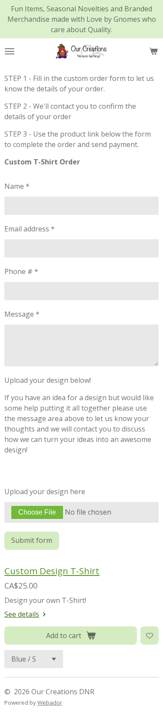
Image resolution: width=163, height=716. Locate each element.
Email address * (29, 229)
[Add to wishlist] (149, 635)
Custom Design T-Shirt (52, 571)
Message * (22, 314)
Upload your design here (44, 491)
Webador (49, 702)
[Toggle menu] (9, 51)
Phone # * (21, 271)
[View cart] (153, 51)
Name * (17, 186)
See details (21, 614)
